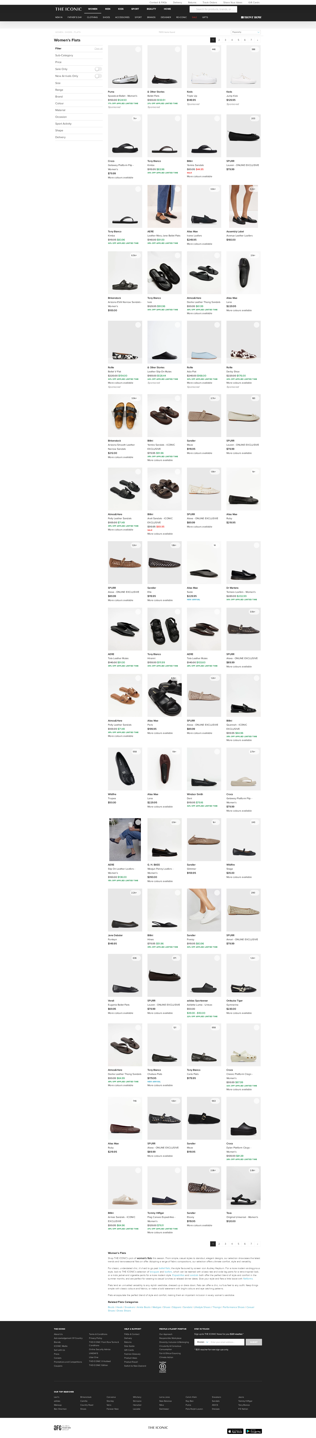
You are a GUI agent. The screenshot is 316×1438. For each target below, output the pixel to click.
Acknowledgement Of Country (68, 1338)
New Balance (165, 1401)
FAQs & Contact (131, 1334)
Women (92, 9)
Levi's (56, 1397)
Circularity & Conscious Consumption (170, 1348)
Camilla (84, 1401)
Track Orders (209, 2)
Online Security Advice (99, 1349)
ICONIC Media (61, 1346)
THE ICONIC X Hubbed (100, 1361)
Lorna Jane (164, 1397)
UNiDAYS (93, 1353)
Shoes (68, 32)
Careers (58, 1358)
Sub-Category (64, 55)
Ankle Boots (143, 1307)
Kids (120, 9)
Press (56, 1354)
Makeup (58, 1405)
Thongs (216, 1307)
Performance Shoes (234, 1307)
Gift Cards (254, 2)
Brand (59, 96)
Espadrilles (178, 1275)
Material (60, 110)
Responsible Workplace (170, 1338)
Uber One (93, 1357)
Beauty (151, 9)
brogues (154, 1271)
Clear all (98, 48)
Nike (161, 1405)
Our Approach (165, 1334)
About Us (58, 1334)
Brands (57, 1342)
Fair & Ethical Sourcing (170, 1353)
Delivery (177, 2)
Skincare (137, 1401)
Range (59, 89)
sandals (194, 1275)
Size (58, 82)
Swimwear (164, 1409)
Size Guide (129, 1346)
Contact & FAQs (158, 2)
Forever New (112, 1409)
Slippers (176, 1307)
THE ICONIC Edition (98, 1365)
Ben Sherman (60, 1409)
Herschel (137, 1405)
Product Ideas (130, 1358)
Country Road (86, 1405)
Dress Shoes (124, 1310)
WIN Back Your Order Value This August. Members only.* (158, 24)
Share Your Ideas (232, 2)
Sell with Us (59, 1350)
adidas (57, 1401)
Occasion (61, 116)
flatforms (248, 1278)
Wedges (156, 1307)
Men (107, 9)
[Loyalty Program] (252, 17)
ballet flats (164, 1268)
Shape (59, 130)
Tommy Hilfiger (245, 1401)
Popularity (236, 32)
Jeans (241, 1397)
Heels (119, 1307)
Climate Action (166, 1357)
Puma (188, 1405)
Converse (111, 1397)
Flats (77, 32)
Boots (111, 1307)
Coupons (58, 1366)
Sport (135, 9)
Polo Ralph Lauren (194, 1409)
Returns (191, 2)
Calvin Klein (191, 1397)
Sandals (187, 1307)
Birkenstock (86, 1397)
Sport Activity (63, 123)
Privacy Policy (95, 1338)
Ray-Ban (190, 1401)
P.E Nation (243, 1409)
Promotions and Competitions (68, 1362)
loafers (168, 1271)
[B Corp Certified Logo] (175, 1368)
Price (58, 62)
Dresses (216, 1409)
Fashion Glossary (132, 1354)
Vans (109, 1405)
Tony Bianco (244, 1405)
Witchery (137, 1397)
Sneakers (130, 1307)
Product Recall (131, 1362)
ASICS (215, 1405)
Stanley (110, 1401)
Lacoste (136, 1409)
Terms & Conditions (98, 1334)
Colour (59, 103)
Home (167, 9)
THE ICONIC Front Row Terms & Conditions (104, 1344)
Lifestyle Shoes (202, 1307)
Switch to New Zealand (135, 1366)
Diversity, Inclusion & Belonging (174, 1342)
